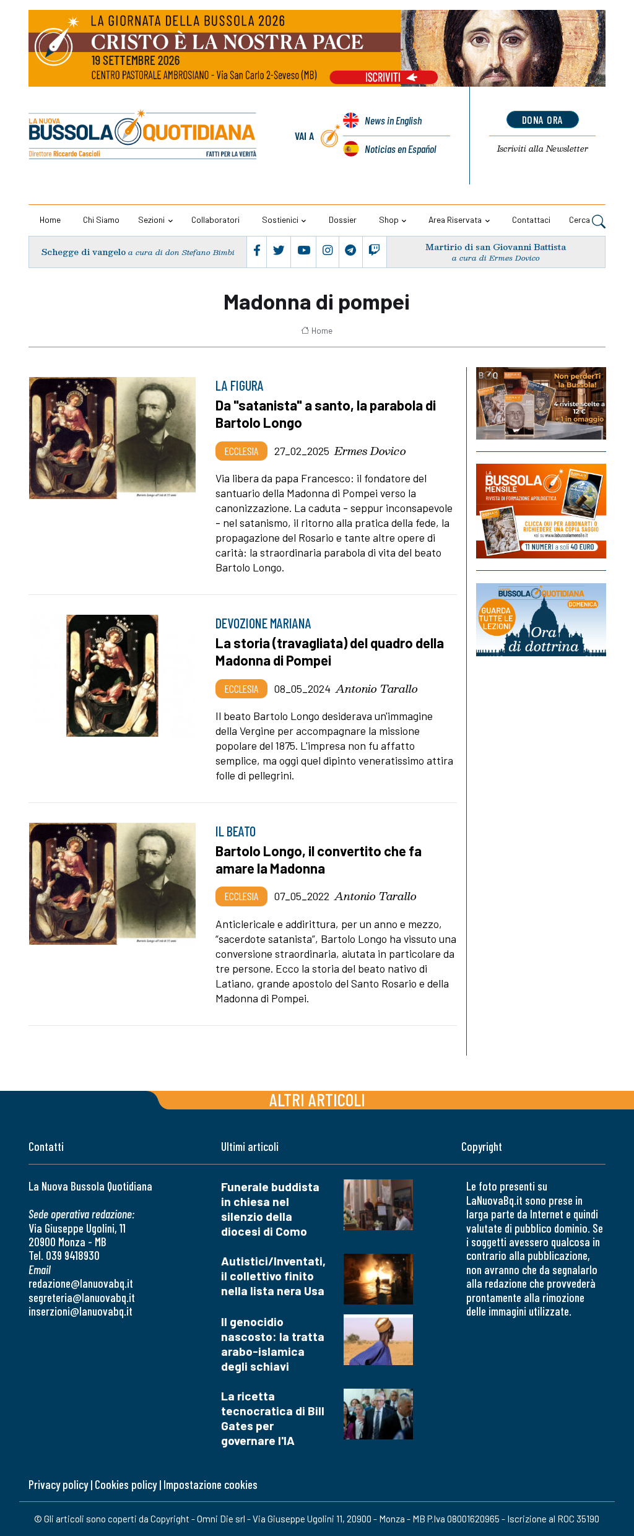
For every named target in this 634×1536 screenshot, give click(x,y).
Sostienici (280, 219)
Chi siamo (101, 219)
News (393, 120)
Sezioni (151, 219)
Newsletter (542, 148)
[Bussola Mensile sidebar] (541, 511)
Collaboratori (215, 219)
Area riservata (455, 219)
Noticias (400, 148)
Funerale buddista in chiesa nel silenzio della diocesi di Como (270, 1208)
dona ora (542, 119)
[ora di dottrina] (541, 619)
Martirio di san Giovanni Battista (495, 247)
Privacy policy (58, 1484)
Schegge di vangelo (83, 252)
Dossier (343, 219)
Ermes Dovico (370, 451)
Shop (389, 219)
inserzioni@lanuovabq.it (80, 1311)
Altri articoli (317, 1099)
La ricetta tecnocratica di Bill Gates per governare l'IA (272, 1418)
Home (50, 219)
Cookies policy (126, 1484)
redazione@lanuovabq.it (80, 1283)
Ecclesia (241, 451)
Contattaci (531, 219)
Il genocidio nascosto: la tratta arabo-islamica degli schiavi (272, 1343)
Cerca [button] (580, 219)
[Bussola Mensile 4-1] (541, 403)
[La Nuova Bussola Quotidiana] (143, 136)
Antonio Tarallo (377, 688)
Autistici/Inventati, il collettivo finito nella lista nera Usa (273, 1276)
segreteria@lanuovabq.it (81, 1297)
